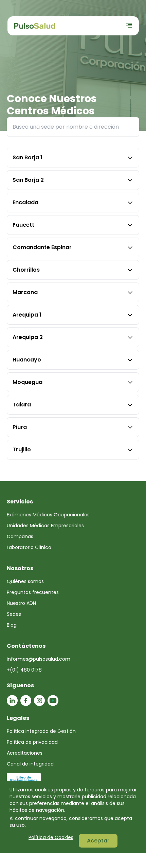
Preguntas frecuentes (33, 592)
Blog (12, 625)
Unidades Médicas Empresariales (45, 525)
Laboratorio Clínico (29, 547)
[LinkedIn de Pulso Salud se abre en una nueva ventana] (12, 700)
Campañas (20, 536)
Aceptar (98, 840)
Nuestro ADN (21, 603)
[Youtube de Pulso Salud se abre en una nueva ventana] (53, 700)
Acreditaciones (24, 753)
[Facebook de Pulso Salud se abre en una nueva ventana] (26, 700)
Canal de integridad (30, 763)
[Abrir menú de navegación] (129, 25)
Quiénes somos (25, 581)
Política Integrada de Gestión (41, 731)
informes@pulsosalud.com (38, 659)
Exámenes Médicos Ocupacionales (48, 514)
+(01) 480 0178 (24, 669)
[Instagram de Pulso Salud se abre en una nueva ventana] (39, 700)
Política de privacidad (32, 742)
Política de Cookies (51, 837)
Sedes (14, 614)
